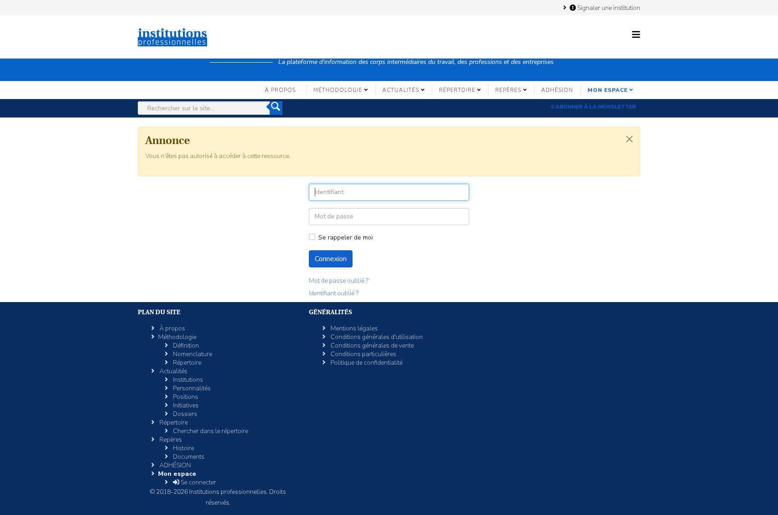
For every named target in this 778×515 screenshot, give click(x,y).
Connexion (331, 259)
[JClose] (629, 139)
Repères (508, 90)
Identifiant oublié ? (333, 293)
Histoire (183, 448)
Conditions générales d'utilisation (376, 337)
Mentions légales (353, 328)
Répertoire (457, 90)
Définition (185, 345)
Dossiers (184, 414)
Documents (188, 456)
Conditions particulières (362, 354)
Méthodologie (337, 90)
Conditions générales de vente (371, 345)
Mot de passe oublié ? (338, 280)
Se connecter (197, 482)
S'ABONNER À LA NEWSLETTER (593, 106)
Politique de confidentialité (366, 362)
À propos (280, 90)
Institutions (187, 379)
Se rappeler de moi (345, 237)
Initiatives (185, 405)
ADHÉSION (557, 90)
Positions (185, 397)
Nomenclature (192, 354)
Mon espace (608, 90)
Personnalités (191, 388)
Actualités (400, 90)
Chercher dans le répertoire (210, 431)
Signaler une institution (608, 8)
